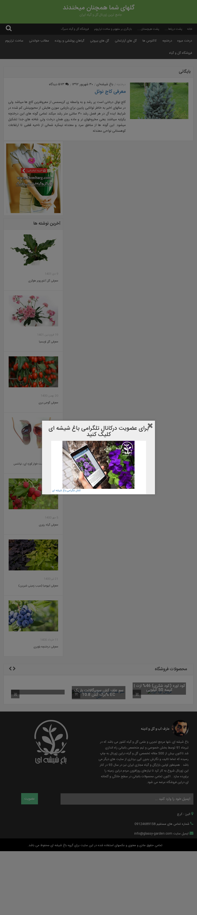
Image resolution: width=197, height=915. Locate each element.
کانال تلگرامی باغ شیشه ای (66, 491)
